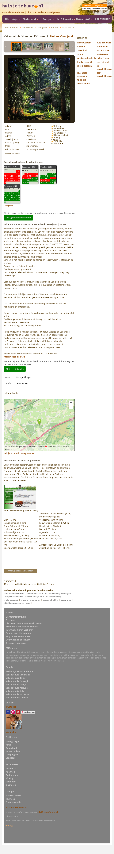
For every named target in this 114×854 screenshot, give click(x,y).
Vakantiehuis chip (34, 593)
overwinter (66, 600)
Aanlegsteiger (13, 741)
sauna (80, 54)
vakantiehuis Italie (15, 691)
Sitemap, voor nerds (16, 643)
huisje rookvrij (104, 42)
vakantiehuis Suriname (17, 694)
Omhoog (8, 825)
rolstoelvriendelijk (86, 58)
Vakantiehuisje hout (34, 596)
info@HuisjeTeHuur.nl (47, 812)
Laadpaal (10, 757)
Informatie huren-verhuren (19, 629)
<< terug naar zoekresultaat (20, 570)
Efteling (10, 778)
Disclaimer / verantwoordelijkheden (24, 623)
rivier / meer (103, 58)
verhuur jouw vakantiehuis (19, 671)
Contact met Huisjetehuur (19, 633)
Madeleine (11, 732)
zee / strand (103, 62)
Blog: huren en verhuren (18, 636)
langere (24, 600)
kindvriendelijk (84, 62)
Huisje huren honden (13, 596)
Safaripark (11, 781)
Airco (8, 744)
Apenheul (10, 771)
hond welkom (84, 42)
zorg (28, 603)
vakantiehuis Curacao (17, 697)
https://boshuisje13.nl (15, 356)
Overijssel (42, 27)
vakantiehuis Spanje (16, 684)
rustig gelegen (84, 65)
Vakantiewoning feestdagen (58, 593)
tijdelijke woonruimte (14, 603)
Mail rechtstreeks (15, 369)
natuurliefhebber (50, 600)
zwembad (82, 50)
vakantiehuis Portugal (17, 687)
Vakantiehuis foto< (6, 89)
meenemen (35, 600)
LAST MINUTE (102, 19)
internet (81, 46)
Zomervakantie (13, 802)
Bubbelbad (11, 748)
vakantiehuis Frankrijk (17, 681)
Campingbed (12, 754)
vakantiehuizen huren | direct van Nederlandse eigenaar (31, 12)
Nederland (27, 27)
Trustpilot (11, 706)
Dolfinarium (12, 775)
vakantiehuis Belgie (16, 678)
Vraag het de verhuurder (18, 217)
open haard (102, 46)
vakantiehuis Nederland (18, 674)
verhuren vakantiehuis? (16, 807)
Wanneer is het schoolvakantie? (22, 626)
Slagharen (11, 784)
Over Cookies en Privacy (18, 639)
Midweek (10, 798)
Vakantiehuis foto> (73, 89)
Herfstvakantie (13, 795)
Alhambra (11, 768)
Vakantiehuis (11, 27)
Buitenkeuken (13, 751)
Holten (54, 27)
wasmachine (103, 50)
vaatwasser (102, 54)
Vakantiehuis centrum (14, 593)
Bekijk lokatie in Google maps (19, 453)
